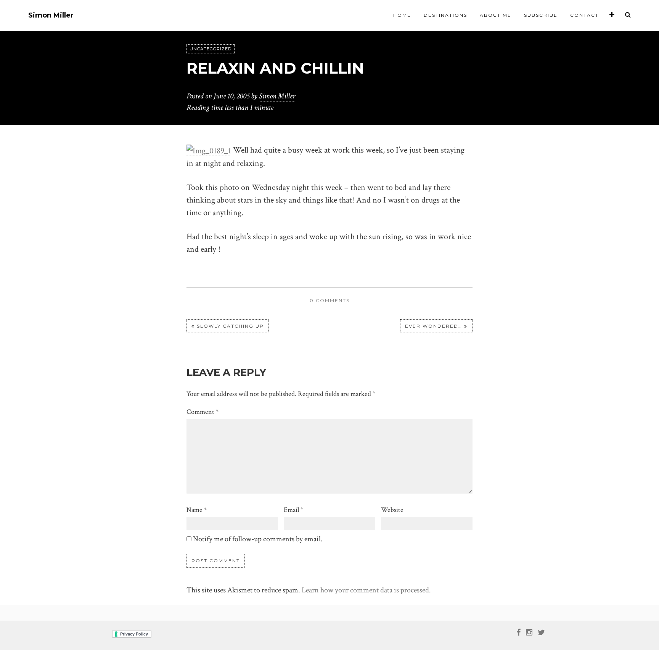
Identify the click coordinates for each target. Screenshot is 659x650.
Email (294, 509)
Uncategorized (210, 48)
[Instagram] (529, 632)
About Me (495, 15)
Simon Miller (51, 15)
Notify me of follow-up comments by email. (258, 539)
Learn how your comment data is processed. (366, 590)
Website (392, 509)
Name (196, 509)
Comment (202, 411)
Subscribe (541, 15)
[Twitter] (541, 632)
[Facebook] (518, 632)
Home (402, 15)
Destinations (445, 15)
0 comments (330, 300)
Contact (584, 15)
